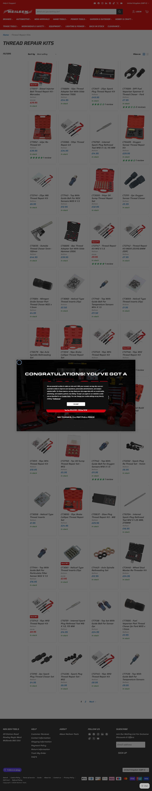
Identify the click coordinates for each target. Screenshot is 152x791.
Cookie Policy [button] (66, 396)
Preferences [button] (56, 399)
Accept (76, 404)
